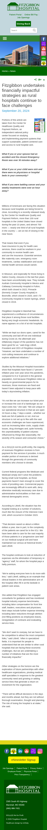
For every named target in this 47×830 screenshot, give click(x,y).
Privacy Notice (36, 768)
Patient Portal (15, 15)
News (13, 71)
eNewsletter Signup (23, 759)
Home (5, 71)
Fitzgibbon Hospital (23, 6)
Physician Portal (30, 771)
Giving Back (23, 24)
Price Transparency (22, 774)
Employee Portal (14, 771)
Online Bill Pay (31, 15)
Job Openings (23, 17)
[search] (23, 30)
